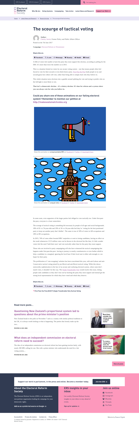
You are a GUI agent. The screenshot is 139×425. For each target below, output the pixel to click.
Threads (108, 402)
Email (87, 57)
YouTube (108, 405)
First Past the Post (79, 72)
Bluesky (69, 57)
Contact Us (42, 417)
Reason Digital (120, 417)
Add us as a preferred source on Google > (30, 406)
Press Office (53, 417)
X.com (49, 57)
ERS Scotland (20, 2)
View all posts (118, 364)
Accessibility (18, 417)
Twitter (77, 152)
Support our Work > (103, 11)
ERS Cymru (46, 2)
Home (16, 18)
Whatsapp (59, 57)
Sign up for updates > (71, 406)
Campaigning (59, 11)
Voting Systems (47, 11)
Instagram (109, 396)
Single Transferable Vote (70, 270)
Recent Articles (44, 18)
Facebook (39, 57)
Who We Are (36, 11)
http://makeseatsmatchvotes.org (50, 102)
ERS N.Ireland (33, 2)
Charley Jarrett (46, 39)
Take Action (69, 11)
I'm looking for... (91, 2)
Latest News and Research (84, 11)
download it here (87, 152)
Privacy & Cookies (31, 417)
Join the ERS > (101, 382)
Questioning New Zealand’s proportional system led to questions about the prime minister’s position (46, 312)
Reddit (78, 57)
